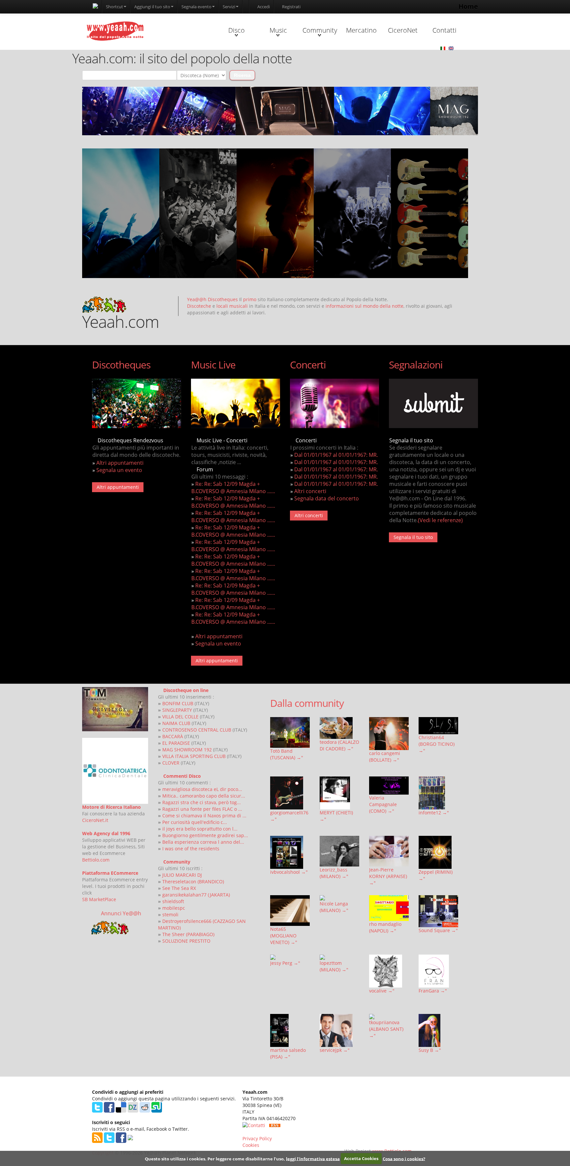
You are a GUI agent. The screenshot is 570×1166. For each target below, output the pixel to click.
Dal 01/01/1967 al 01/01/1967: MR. (336, 454)
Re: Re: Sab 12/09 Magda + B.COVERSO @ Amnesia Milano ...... (233, 487)
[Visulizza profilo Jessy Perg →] (290, 957)
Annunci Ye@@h (121, 913)
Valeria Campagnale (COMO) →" (383, 804)
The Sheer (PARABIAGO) (188, 934)
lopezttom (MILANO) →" (334, 966)
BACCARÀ (172, 736)
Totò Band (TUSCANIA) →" (286, 754)
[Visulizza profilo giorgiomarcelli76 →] (290, 792)
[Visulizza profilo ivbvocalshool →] (290, 852)
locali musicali (232, 306)
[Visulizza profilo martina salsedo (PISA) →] (290, 1030)
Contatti (444, 30)
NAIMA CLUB (176, 723)
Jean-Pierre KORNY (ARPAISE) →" (388, 876)
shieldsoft (173, 901)
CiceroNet (403, 30)
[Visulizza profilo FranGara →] (438, 971)
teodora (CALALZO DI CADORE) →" (339, 745)
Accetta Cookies (361, 1158)
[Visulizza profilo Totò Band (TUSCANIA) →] (290, 732)
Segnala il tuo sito (413, 537)
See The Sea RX (179, 888)
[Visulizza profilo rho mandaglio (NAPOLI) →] (389, 908)
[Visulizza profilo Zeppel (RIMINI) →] (438, 852)
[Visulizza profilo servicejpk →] (339, 1030)
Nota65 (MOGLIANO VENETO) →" (283, 935)
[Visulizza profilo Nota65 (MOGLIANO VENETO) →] (290, 910)
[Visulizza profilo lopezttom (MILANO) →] (339, 957)
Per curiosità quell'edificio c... (194, 822)
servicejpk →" (335, 1050)
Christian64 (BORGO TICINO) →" (437, 744)
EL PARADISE (176, 743)
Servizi (229, 7)
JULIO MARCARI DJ (182, 875)
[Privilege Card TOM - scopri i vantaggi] (115, 709)
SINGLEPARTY (177, 710)
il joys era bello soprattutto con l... (200, 829)
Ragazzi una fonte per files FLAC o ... (202, 809)
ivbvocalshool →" (289, 872)
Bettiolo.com (96, 860)
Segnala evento (196, 7)
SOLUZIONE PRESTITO (186, 941)
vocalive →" (382, 991)
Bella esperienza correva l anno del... (203, 842)
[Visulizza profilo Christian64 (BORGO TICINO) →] (438, 725)
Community (319, 30)
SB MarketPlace (99, 899)
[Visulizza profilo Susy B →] (438, 1030)
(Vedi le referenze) (440, 520)
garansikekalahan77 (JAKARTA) (196, 895)
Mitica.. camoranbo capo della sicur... (203, 796)
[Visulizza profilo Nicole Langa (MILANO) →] (339, 897)
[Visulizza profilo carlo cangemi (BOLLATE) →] (389, 733)
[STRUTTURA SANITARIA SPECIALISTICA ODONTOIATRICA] (115, 771)
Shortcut (114, 7)
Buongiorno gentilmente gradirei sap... (205, 835)
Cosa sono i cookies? (404, 1158)
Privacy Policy (257, 1138)
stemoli (170, 914)
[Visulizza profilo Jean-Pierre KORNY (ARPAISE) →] (389, 851)
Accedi (263, 7)
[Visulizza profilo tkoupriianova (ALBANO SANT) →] (389, 1016)
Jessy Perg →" (285, 963)
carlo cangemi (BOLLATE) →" (384, 756)
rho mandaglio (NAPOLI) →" (385, 927)
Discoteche (199, 306)
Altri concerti (310, 491)
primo (249, 299)
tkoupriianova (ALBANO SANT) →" (386, 1029)
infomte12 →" (434, 812)
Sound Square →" (438, 930)
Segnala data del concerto (326, 498)
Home (468, 6)
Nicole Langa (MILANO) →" (334, 906)
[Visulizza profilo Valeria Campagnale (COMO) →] (389, 785)
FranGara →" (433, 991)
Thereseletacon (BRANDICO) (193, 881)
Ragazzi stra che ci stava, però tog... (201, 802)
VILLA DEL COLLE (180, 716)
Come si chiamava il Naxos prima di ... (204, 815)
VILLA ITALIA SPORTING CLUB (194, 756)
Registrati (291, 7)
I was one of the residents (190, 848)
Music (278, 30)
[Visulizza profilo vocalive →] (389, 971)
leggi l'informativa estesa (313, 1158)
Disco (236, 30)
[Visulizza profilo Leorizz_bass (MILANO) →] (339, 851)
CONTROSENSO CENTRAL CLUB (196, 730)
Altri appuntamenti (119, 462)
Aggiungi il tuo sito (152, 7)
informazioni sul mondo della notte (364, 306)
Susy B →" (430, 1050)
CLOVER (170, 763)
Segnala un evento (119, 470)
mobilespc (173, 908)
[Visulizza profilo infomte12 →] (438, 792)
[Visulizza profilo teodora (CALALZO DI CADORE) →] (339, 728)
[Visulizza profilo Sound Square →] (438, 911)
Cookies (250, 1145)
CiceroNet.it (95, 820)
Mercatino (361, 30)
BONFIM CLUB (177, 703)
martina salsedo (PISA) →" (288, 1053)
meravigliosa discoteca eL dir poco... (202, 789)
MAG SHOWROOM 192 (187, 749)
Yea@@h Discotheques (212, 299)
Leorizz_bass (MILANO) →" (334, 873)
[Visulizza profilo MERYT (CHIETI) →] (339, 792)
